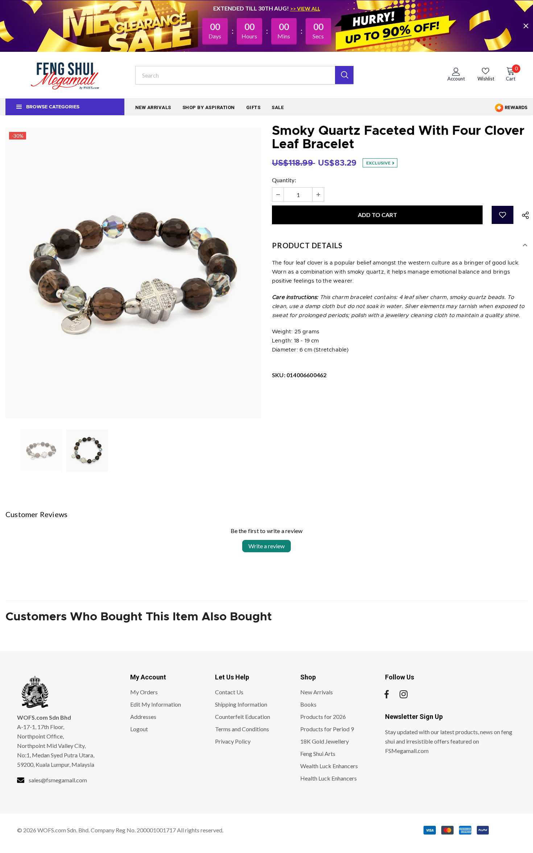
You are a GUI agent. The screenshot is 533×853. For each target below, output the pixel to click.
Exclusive (379, 163)
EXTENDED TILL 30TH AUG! (251, 8)
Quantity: (284, 179)
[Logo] (64, 75)
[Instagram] (403, 694)
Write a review (266, 545)
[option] (133, 273)
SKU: (299, 374)
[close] (525, 25)
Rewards (516, 107)
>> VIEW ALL (305, 8)
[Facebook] (386, 694)
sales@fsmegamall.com (58, 780)
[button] (502, 215)
